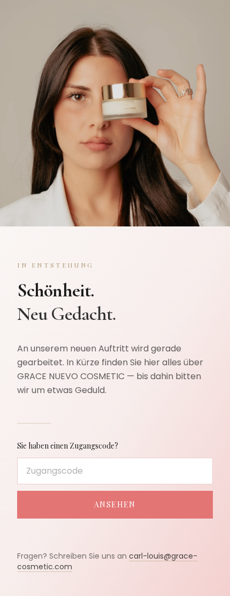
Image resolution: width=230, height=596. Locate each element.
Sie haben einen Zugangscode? (67, 446)
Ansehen (115, 504)
